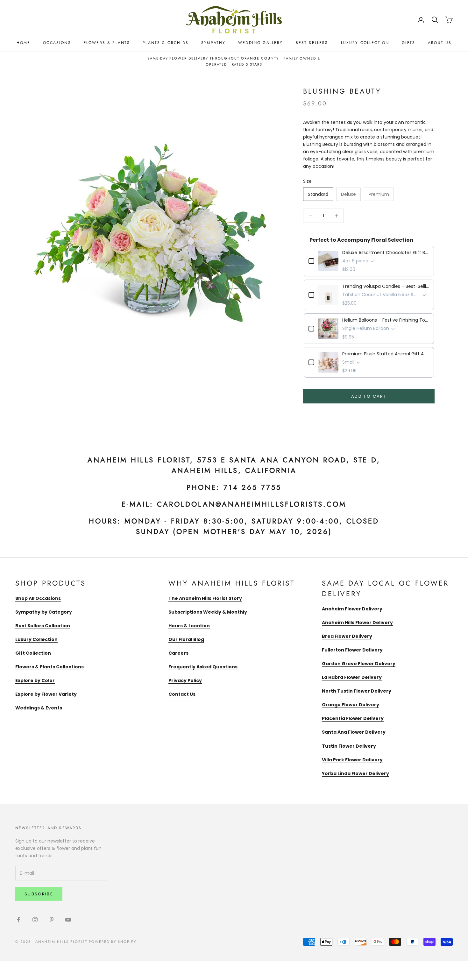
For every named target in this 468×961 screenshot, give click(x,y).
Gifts (408, 43)
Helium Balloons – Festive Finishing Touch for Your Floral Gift (385, 320)
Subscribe (39, 894)
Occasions (57, 43)
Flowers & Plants (107, 43)
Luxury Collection (365, 43)
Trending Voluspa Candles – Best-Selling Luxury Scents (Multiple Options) (385, 286)
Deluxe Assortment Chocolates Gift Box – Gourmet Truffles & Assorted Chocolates (385, 252)
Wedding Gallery (260, 43)
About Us (439, 43)
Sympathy (213, 43)
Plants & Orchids (165, 43)
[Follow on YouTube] (68, 919)
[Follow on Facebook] (18, 919)
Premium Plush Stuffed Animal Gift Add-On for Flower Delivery (385, 354)
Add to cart (368, 396)
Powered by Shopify (112, 941)
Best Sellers (312, 43)
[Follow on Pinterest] (51, 919)
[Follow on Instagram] (35, 919)
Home (24, 43)
